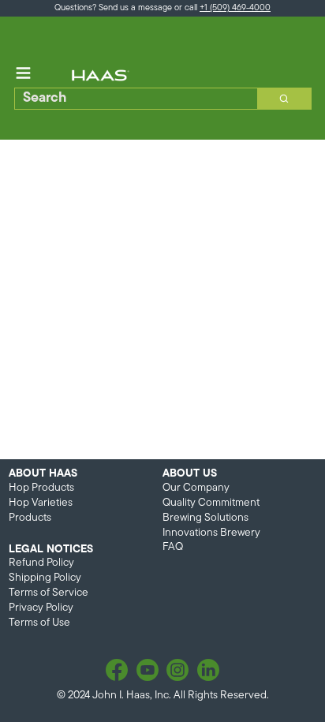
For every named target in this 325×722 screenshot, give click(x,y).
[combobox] (131, 98)
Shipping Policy (45, 578)
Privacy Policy (41, 608)
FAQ (172, 547)
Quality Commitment (211, 503)
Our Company (196, 488)
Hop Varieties (41, 503)
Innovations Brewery (211, 533)
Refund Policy (41, 563)
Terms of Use (39, 623)
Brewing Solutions (205, 518)
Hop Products (41, 488)
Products (30, 518)
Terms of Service (48, 593)
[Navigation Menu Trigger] (23, 73)
